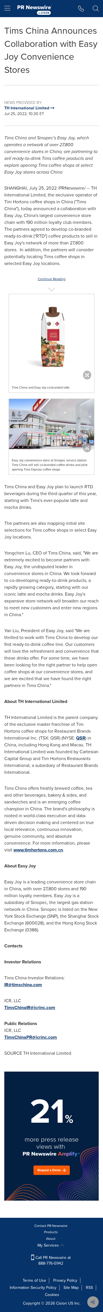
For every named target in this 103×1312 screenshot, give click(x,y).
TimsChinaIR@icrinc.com (29, 1007)
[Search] (95, 8)
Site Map (71, 1288)
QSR (80, 738)
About (51, 1238)
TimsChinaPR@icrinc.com (30, 1037)
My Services (48, 1245)
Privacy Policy (65, 1280)
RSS (89, 1288)
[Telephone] (81, 8)
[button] (51, 335)
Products (51, 1232)
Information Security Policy (33, 1288)
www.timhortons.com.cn (38, 850)
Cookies (52, 1295)
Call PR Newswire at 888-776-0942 (52, 1260)
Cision (61, 1303)
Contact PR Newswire (51, 1225)
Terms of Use (34, 1280)
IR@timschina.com (23, 984)
